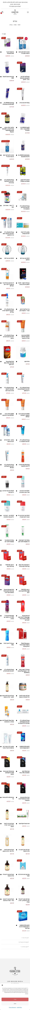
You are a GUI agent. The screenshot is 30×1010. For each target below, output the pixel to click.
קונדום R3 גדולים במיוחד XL (8, 798)
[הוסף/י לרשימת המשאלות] (17, 51)
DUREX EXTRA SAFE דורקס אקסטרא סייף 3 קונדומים (24, 926)
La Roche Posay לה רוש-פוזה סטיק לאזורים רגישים (8, 336)
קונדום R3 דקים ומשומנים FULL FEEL (24, 771)
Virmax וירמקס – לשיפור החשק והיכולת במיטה (23, 283)
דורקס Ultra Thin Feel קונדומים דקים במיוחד (24, 565)
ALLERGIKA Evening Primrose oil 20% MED (8, 103)
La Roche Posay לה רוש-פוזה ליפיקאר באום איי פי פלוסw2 (8, 233)
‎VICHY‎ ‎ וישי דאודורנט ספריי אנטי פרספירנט (24, 491)
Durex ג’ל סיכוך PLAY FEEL (9, 644)
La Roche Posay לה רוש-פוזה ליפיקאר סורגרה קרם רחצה (9, 389)
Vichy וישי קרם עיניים (24, 102)
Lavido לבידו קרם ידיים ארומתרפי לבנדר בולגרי (8, 747)
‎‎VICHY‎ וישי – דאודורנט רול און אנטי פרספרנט (8, 516)
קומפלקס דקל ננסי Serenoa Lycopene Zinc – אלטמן (24, 78)
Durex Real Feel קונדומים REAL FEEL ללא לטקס (9, 363)
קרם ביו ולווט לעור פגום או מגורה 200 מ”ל (24, 52)
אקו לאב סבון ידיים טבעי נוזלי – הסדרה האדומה (8, 899)
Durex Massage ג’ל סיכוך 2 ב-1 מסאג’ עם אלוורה (9, 617)
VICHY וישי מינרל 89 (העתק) (24, 259)
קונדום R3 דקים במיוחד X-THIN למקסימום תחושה (8, 772)
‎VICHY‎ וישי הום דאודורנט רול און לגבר (8, 491)
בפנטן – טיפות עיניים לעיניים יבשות (9, 440)
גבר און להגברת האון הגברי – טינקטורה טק (24, 309)
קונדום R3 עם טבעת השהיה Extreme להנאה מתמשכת (24, 799)
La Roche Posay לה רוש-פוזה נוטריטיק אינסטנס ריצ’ (24, 207)
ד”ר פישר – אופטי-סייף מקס (8, 206)
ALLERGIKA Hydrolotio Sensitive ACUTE (23, 155)
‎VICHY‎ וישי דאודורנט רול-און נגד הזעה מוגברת (23, 516)
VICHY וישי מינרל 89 (9, 258)
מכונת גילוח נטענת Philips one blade (25, 180)
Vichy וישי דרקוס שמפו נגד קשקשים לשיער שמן (23, 540)
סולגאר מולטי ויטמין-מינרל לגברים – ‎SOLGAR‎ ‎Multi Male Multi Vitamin (8, 130)
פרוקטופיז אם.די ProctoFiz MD (10, 52)
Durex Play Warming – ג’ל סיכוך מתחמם (23, 465)
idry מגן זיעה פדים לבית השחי (23, 875)
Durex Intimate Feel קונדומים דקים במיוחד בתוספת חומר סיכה (8, 591)
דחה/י (15, 1003)
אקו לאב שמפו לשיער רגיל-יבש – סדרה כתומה (8, 850)
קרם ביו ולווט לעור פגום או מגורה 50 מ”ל (8, 155)
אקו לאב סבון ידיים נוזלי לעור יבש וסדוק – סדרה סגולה (24, 900)
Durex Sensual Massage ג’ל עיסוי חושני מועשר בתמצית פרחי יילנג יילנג (23, 618)
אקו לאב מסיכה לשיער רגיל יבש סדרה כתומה (24, 696)
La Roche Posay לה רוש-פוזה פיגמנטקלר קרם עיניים (9, 181)
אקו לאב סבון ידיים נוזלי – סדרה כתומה (8, 875)
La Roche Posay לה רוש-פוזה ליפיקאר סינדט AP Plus (8, 310)
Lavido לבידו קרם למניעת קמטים (25, 232)
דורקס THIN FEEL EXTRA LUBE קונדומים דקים (24, 591)
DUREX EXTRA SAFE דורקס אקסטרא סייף (24, 747)
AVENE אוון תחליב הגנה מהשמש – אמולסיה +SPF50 (24, 415)
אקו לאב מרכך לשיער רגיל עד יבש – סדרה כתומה (9, 825)
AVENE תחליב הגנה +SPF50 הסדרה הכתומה (8, 414)
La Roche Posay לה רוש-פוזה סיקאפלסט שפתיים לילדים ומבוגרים (23, 722)
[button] (2, 985)
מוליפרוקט (26, 361)
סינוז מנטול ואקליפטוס (24, 823)
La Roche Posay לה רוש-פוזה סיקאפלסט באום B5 (9, 466)
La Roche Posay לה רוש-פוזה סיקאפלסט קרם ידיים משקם (23, 389)
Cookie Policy (19, 1007)
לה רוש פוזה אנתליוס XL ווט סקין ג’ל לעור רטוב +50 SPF (8, 284)
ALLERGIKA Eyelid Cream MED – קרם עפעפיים (24, 129)
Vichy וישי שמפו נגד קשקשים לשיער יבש (9, 540)
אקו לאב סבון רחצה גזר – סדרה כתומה (23, 850)
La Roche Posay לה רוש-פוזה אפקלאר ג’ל (24, 440)
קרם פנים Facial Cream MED (8, 77)
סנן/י (4, 34)
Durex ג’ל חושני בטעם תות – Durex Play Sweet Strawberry (23, 671)
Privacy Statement (12, 1007)
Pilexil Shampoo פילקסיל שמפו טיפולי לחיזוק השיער (24, 644)
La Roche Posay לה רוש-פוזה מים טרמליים (8, 670)
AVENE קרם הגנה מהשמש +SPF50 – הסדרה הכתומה (25, 336)
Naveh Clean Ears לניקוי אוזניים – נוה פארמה (8, 721)
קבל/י (15, 999)
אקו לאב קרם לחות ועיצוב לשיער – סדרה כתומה (8, 696)
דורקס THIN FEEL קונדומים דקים (9, 565)
